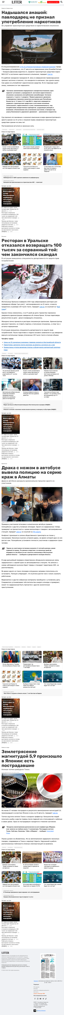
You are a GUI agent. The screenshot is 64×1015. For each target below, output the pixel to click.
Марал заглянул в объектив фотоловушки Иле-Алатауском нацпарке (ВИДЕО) (27, 404)
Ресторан (10, 353)
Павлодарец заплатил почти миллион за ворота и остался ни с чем (29, 345)
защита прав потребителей (21, 353)
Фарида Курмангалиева (8, 263)
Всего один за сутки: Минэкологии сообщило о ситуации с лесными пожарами (8, 197)
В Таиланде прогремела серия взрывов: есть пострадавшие (21, 892)
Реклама (36, 988)
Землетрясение (18, 847)
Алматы (23, 647)
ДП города (37, 532)
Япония (4, 847)
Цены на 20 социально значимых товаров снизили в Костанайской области (32, 342)
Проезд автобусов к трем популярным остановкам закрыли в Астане (10, 222)
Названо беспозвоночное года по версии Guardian (18, 897)
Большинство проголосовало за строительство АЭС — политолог (23, 182)
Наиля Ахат (5, 28)
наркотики (11, 129)
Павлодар (4, 129)
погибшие (10, 847)
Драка (39, 647)
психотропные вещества (29, 129)
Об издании (36, 987)
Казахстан (17, 647)
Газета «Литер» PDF (39, 993)
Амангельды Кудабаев (7, 647)
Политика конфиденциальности (41, 990)
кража (34, 647)
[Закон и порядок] (33, 2)
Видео (28, 647)
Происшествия (7, 189)
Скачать (36, 981)
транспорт (18, 129)
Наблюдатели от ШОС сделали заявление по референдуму (21, 177)
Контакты (36, 992)
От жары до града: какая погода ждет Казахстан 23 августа (10, 209)
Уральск (4, 353)
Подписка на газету (53, 2)
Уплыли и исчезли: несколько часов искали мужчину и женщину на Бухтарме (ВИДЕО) (30, 409)
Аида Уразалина (6, 486)
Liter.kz (50, 74)
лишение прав (40, 129)
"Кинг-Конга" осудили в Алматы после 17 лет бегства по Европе (23, 693)
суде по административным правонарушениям (37, 67)
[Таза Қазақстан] (42, 2)
